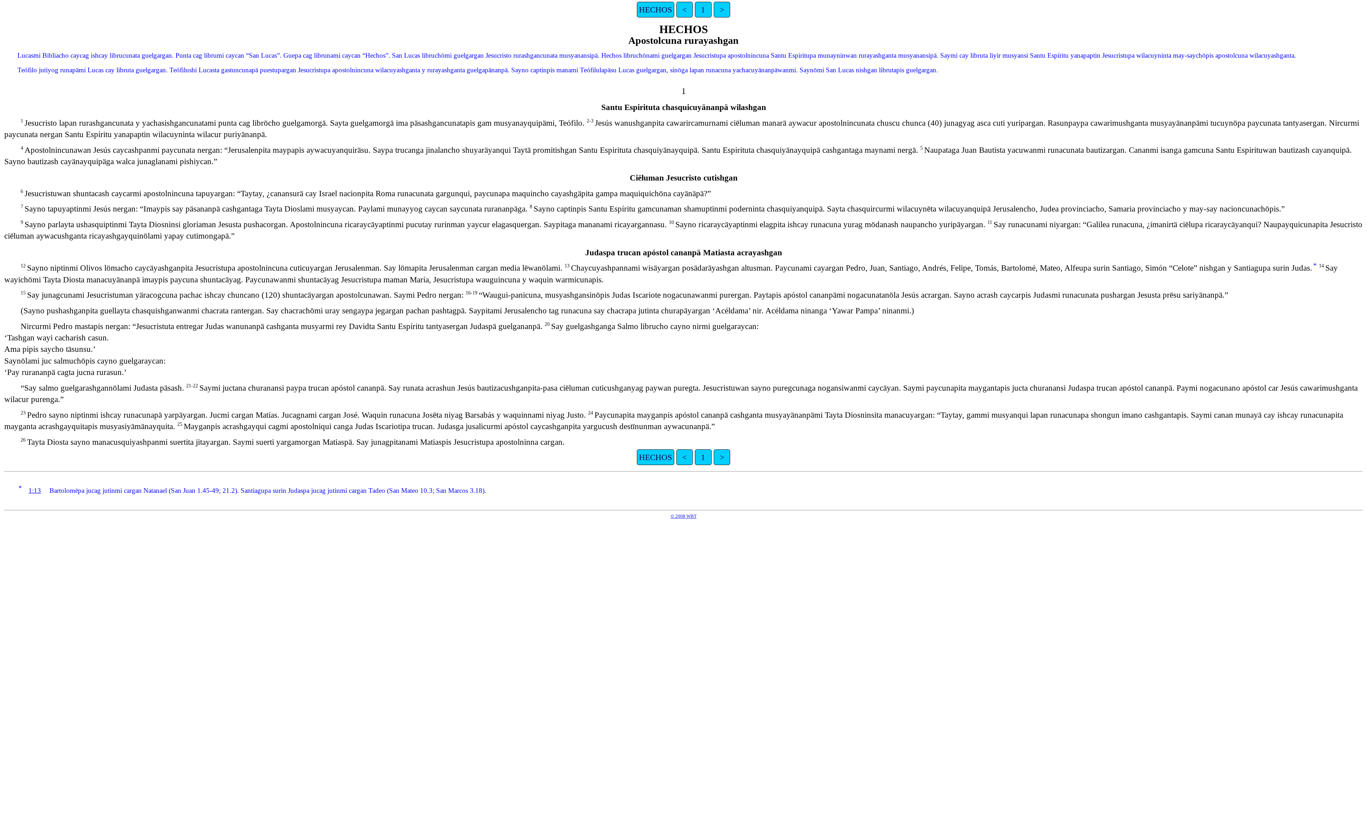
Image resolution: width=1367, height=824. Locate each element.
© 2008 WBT (684, 516)
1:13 (34, 490)
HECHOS (655, 9)
